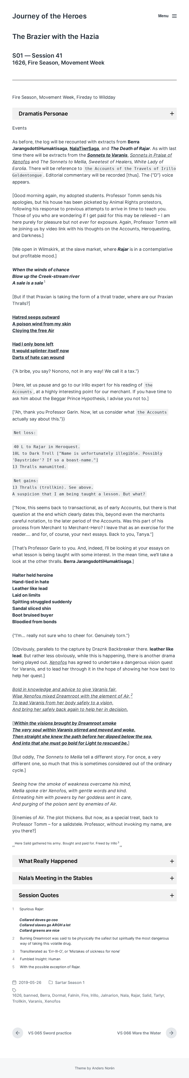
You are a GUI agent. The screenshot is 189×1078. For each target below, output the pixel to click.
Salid (146, 995)
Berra (45, 995)
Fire (84, 995)
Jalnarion (109, 995)
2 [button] (132, 695)
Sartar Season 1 (70, 982)
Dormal (59, 995)
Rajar (135, 995)
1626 (16, 995)
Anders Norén (103, 1068)
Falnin (73, 995)
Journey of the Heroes (49, 16)
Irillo (94, 995)
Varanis (35, 1001)
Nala (124, 995)
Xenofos (53, 1001)
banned (31, 995)
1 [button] (44, 282)
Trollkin (19, 1001)
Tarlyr (159, 995)
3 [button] (118, 842)
